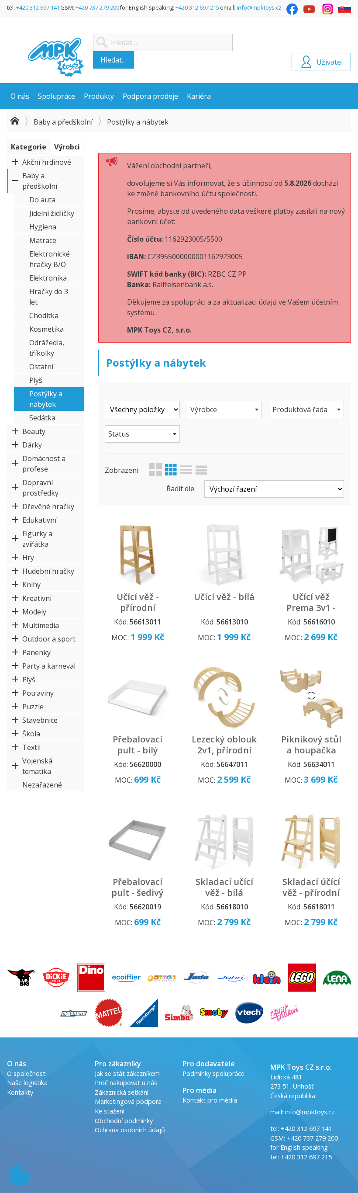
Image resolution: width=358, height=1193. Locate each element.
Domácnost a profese (43, 464)
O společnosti (27, 1073)
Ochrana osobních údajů (130, 1130)
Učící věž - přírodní (138, 602)
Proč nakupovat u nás (126, 1083)
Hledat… (113, 60)
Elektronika (48, 278)
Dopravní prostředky (40, 488)
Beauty (33, 431)
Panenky (36, 652)
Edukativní (39, 520)
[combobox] (224, 409)
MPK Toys (56, 57)
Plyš (35, 380)
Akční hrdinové (46, 162)
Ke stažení (109, 1111)
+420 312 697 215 (197, 7)
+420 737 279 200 (97, 7)
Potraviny (38, 693)
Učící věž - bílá (224, 597)
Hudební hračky (48, 571)
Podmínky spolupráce (213, 1073)
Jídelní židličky (51, 213)
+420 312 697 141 (38, 7)
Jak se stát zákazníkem (127, 1073)
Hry (28, 557)
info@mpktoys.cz (259, 7)
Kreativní (37, 598)
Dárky (32, 445)
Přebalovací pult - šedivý (137, 887)
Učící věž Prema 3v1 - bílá (311, 607)
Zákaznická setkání (121, 1092)
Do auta (42, 200)
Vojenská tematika (37, 766)
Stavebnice (40, 720)
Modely (34, 612)
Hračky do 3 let (48, 297)
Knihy (31, 585)
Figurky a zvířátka (37, 539)
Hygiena (42, 227)
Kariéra (199, 96)
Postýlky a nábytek (45, 399)
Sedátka (42, 418)
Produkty (99, 96)
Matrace (42, 240)
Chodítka (44, 315)
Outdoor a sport (49, 639)
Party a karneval (49, 666)
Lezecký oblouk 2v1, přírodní (224, 744)
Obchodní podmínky (124, 1121)
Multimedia (40, 625)
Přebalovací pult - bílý (137, 744)
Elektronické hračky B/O (49, 259)
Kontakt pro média (209, 1100)
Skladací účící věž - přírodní (311, 887)
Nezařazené (42, 785)
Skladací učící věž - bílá (224, 887)
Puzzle (33, 706)
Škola (31, 734)
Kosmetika (46, 329)
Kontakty (20, 1092)
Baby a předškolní (63, 122)
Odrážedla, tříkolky (46, 348)
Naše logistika (27, 1083)
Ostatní (41, 366)
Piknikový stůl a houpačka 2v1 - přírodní (311, 750)
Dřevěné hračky (48, 506)
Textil (31, 747)
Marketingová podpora (128, 1101)
